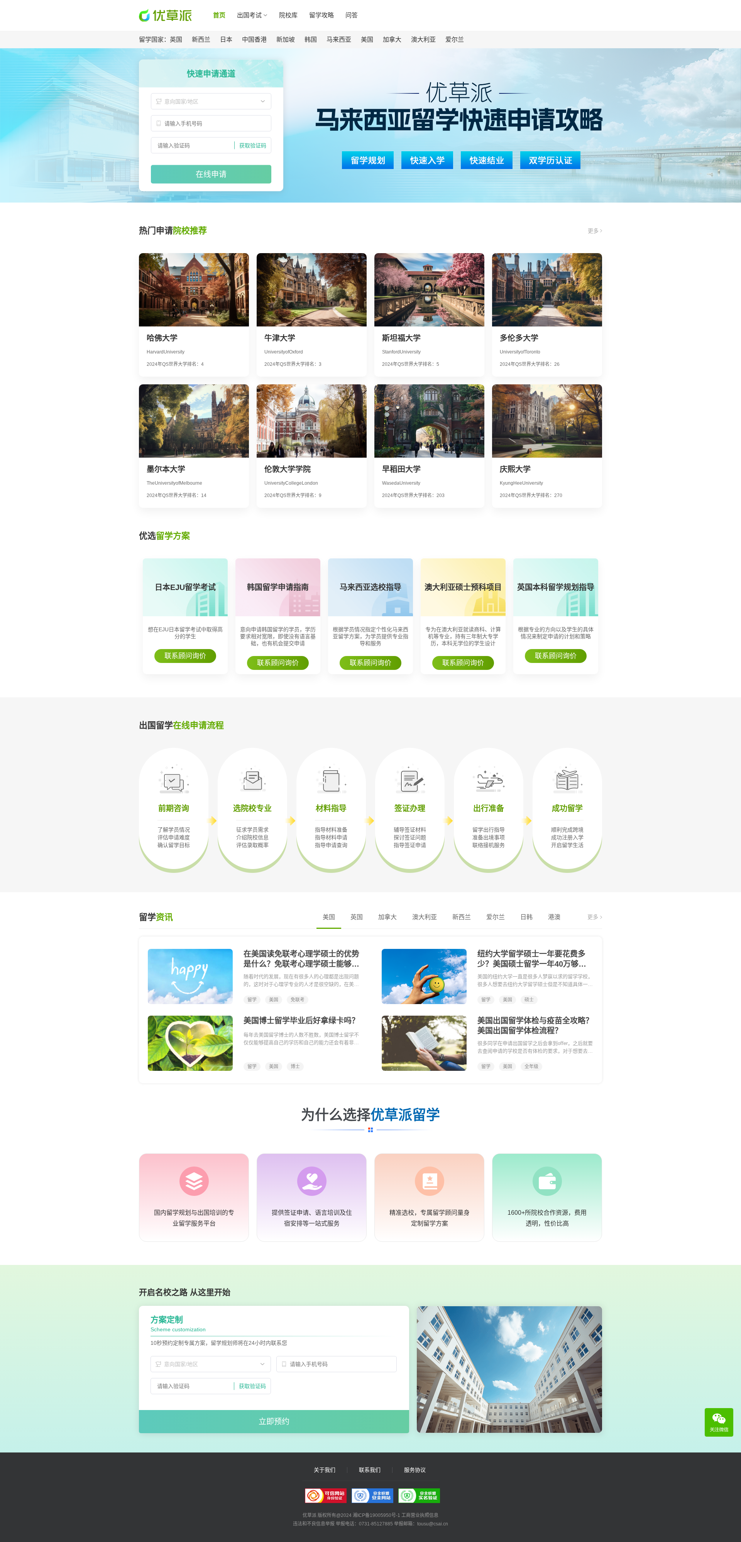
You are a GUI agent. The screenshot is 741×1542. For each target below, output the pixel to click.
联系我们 (370, 1470)
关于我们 (324, 1470)
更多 (594, 231)
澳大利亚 (423, 39)
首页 (219, 15)
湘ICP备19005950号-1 (376, 1515)
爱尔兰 (454, 39)
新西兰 (201, 39)
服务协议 (415, 1470)
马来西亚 (339, 39)
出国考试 (249, 15)
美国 (367, 39)
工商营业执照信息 (419, 1515)
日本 (226, 39)
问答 (351, 15)
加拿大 (392, 39)
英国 (176, 39)
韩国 (311, 39)
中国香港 (254, 39)
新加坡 (285, 39)
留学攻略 (321, 15)
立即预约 (274, 1421)
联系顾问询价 (185, 656)
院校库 (288, 15)
